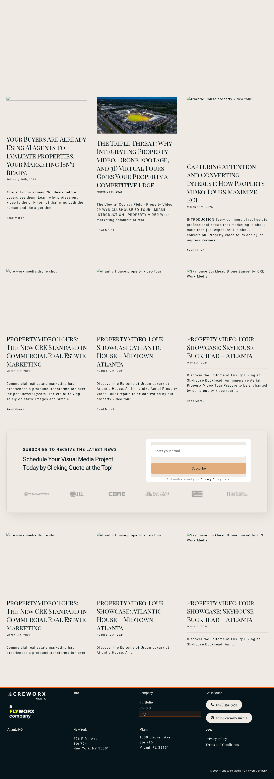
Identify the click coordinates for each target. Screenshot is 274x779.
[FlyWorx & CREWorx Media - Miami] (170, 738)
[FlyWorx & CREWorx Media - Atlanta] (38, 739)
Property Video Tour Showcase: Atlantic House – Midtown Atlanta (130, 351)
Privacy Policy (211, 479)
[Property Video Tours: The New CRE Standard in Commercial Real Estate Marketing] (46, 299)
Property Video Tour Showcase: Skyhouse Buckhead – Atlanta (220, 347)
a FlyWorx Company (255, 770)
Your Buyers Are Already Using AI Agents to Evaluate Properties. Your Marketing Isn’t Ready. (46, 156)
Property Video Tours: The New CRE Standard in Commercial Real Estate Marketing (46, 351)
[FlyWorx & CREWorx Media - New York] (104, 739)
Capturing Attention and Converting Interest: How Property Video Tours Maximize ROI (225, 183)
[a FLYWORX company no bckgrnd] (22, 706)
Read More (14, 217)
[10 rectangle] (27, 692)
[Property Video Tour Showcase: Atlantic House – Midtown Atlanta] (137, 299)
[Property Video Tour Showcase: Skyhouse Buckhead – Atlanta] (227, 299)
